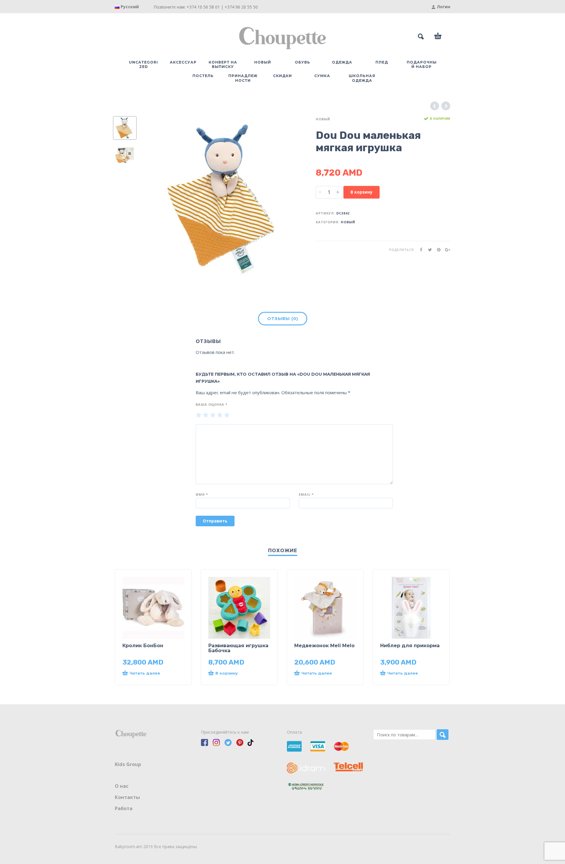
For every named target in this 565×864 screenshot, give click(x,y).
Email (306, 494)
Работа (123, 808)
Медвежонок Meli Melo (324, 645)
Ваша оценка (211, 404)
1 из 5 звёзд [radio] (199, 415)
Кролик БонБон (142, 645)
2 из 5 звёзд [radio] (206, 415)
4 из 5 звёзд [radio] (220, 415)
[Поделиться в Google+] (445, 249)
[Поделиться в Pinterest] (437, 249)
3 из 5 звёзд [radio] (213, 415)
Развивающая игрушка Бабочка (238, 648)
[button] (233, 673)
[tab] (283, 320)
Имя (202, 494)
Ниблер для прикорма (410, 645)
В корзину (361, 192)
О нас (122, 786)
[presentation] (156, 197)
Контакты (127, 797)
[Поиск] (442, 734)
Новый (323, 119)
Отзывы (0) (282, 318)
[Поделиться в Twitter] (428, 249)
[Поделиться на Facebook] (419, 249)
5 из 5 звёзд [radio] (227, 415)
